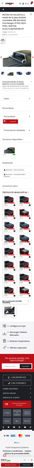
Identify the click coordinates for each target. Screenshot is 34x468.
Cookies (28, 451)
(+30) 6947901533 (18, 377)
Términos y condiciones (13, 451)
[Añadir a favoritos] (31, 14)
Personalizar (9, 116)
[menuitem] (20, 3)
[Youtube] (25, 427)
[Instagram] (19, 427)
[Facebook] (3, 427)
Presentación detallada (14, 130)
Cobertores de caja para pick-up (14, 192)
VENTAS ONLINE (9, 393)
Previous (1, 57)
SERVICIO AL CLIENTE (11, 398)
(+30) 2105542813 (18, 383)
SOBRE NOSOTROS (10, 389)
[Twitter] (8, 427)
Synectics (25, 447)
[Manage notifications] (4, 455)
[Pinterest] (14, 427)
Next (33, 57)
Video (6, 98)
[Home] (3, 9)
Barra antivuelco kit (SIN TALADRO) (12, 302)
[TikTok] (30, 427)
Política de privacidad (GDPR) (17, 453)
